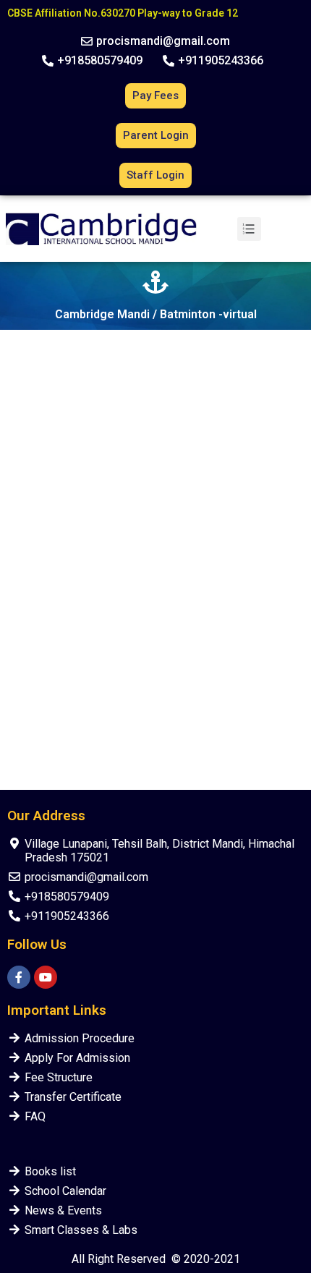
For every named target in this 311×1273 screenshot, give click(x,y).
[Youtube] (45, 977)
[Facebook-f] (18, 977)
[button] (155, 41)
